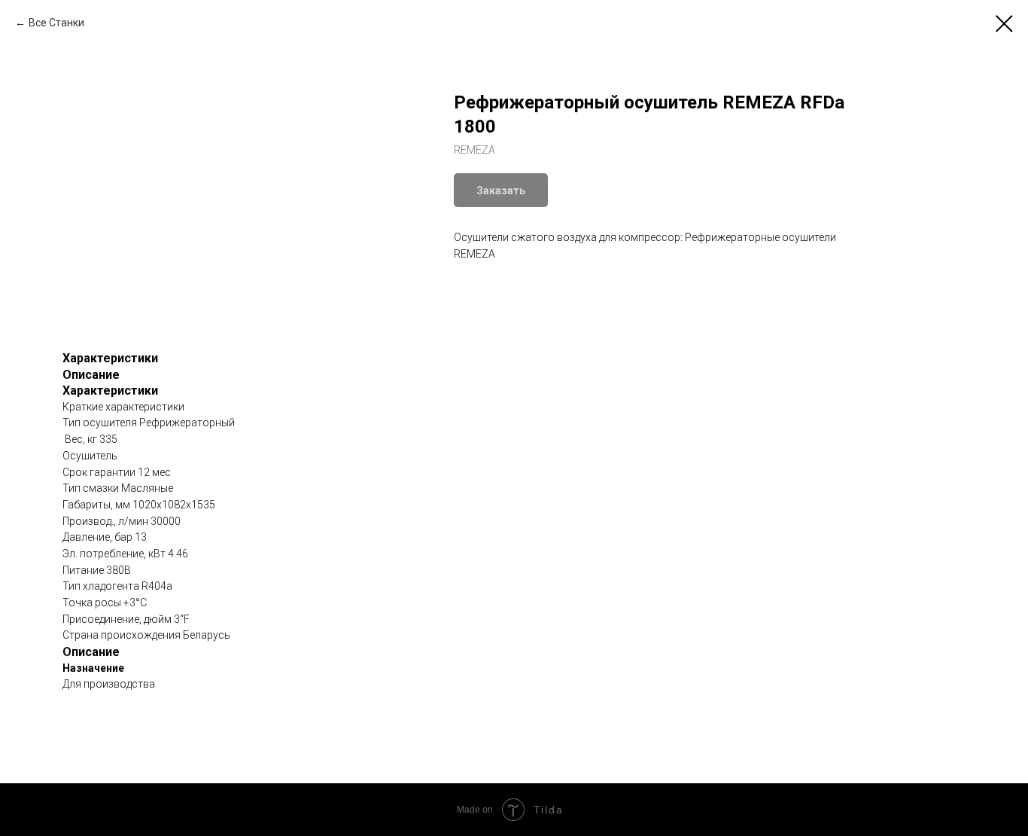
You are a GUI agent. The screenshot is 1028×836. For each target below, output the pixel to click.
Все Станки (56, 23)
